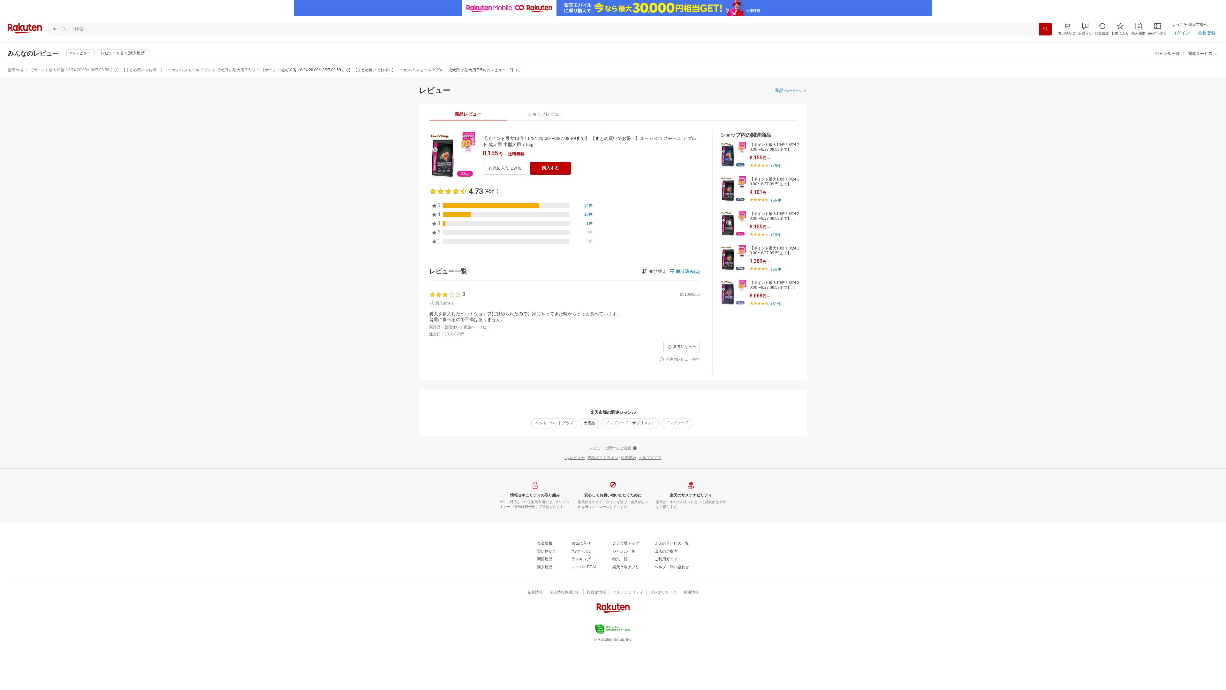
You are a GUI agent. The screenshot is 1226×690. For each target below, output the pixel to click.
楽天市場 (15, 70)
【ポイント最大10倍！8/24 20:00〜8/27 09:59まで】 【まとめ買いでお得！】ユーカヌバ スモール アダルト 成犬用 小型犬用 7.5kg (142, 70)
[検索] (1045, 29)
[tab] (468, 114)
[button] (1085, 28)
